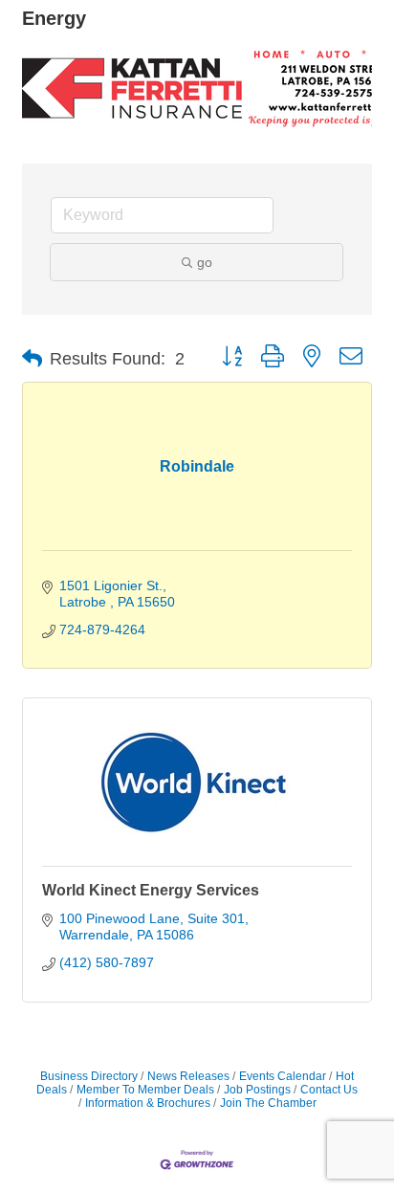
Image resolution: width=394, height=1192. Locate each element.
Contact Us (329, 1089)
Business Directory (89, 1076)
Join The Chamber (268, 1103)
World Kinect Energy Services (150, 890)
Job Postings (257, 1089)
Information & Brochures (147, 1103)
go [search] (204, 262)
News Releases (188, 1076)
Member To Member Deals (145, 1089)
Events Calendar (282, 1076)
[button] (32, 358)
